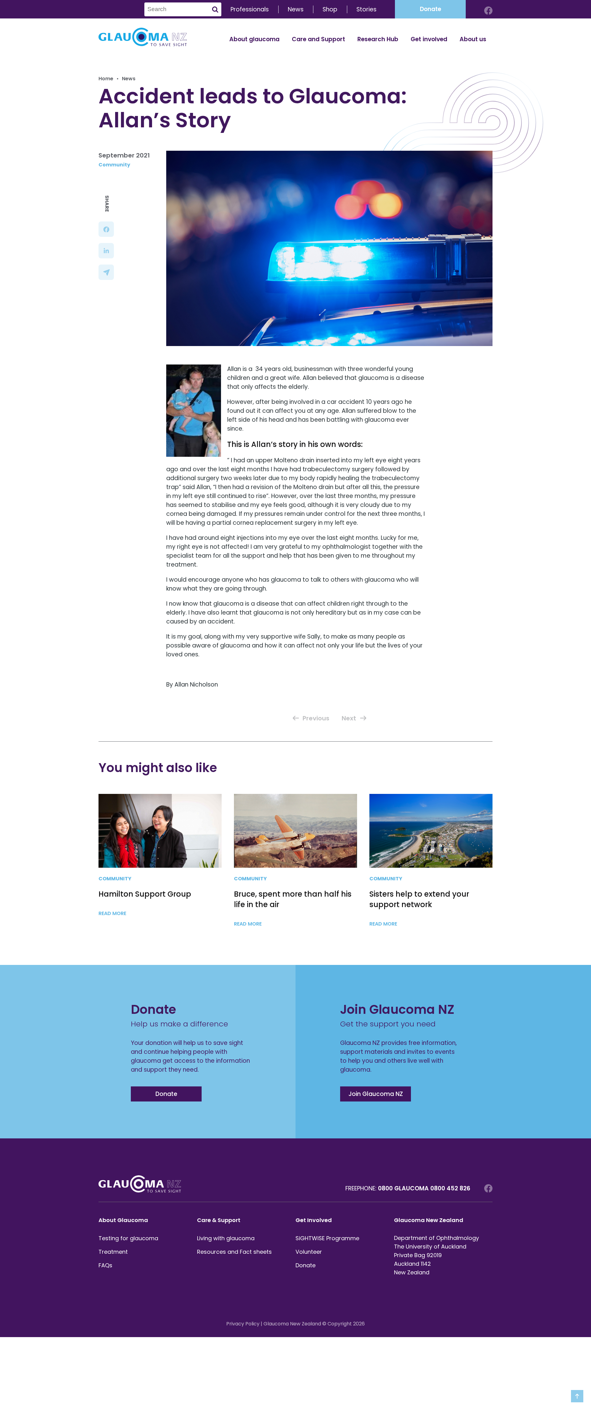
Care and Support (318, 39)
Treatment (113, 1252)
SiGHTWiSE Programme (327, 1238)
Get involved (429, 39)
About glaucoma (254, 39)
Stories (366, 9)
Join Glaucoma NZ (375, 1094)
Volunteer (309, 1252)
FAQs (105, 1265)
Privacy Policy (242, 1323)
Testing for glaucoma (128, 1238)
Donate (430, 9)
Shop (330, 9)
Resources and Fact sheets (234, 1252)
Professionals (250, 9)
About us (473, 39)
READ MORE (112, 913)
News (296, 9)
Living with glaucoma (226, 1238)
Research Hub (377, 39)
